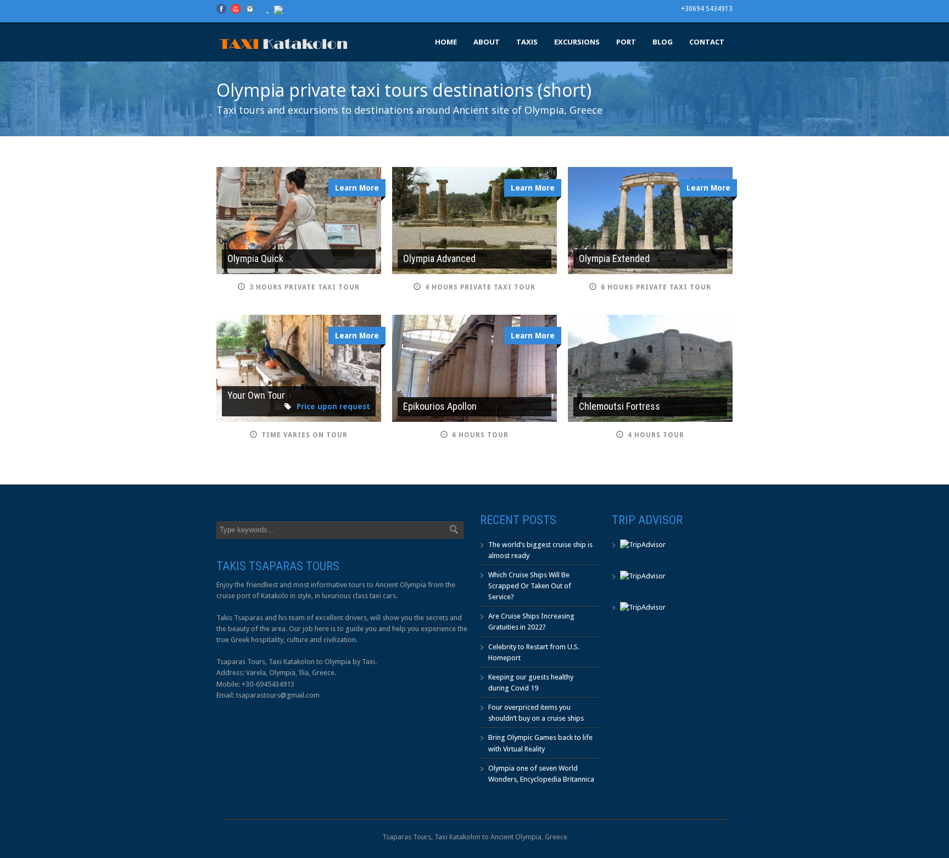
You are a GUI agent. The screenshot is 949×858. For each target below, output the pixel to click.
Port (626, 42)
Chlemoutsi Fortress (619, 406)
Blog (662, 42)
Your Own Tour (256, 395)
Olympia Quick (255, 258)
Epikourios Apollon (440, 406)
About (486, 42)
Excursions (577, 42)
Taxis (527, 42)
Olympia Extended (614, 258)
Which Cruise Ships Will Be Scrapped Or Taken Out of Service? (529, 586)
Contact (706, 42)
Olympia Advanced (439, 258)
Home (446, 42)
